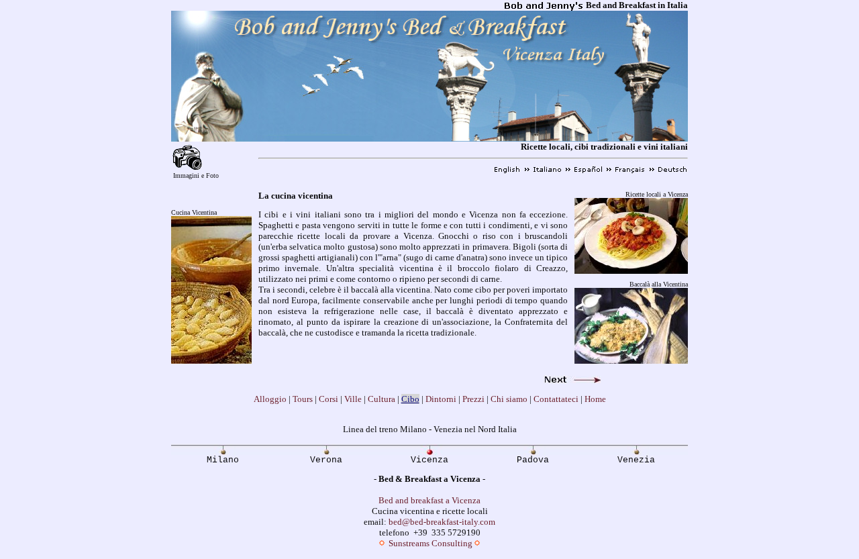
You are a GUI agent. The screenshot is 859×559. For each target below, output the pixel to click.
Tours (303, 399)
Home (595, 399)
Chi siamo (509, 399)
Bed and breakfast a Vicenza (429, 500)
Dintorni (440, 399)
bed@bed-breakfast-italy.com (442, 522)
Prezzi (473, 399)
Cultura (381, 399)
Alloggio (270, 399)
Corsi (328, 399)
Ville (353, 399)
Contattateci (556, 399)
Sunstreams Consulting (430, 543)
